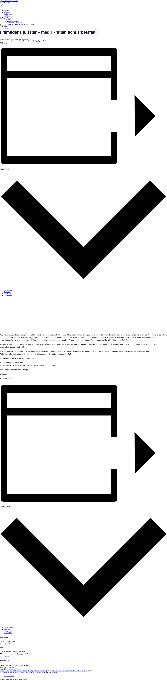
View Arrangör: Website (14, 669)
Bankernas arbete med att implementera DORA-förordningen (70, 671)
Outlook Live (8, 295)
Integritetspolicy (9, 676)
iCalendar (7, 292)
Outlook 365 (8, 293)
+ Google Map (4, 656)
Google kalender (9, 290)
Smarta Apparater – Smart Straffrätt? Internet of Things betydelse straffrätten (23, 671)
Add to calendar (5, 169)
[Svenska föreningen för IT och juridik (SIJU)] (29, 672)
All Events (3, 43)
